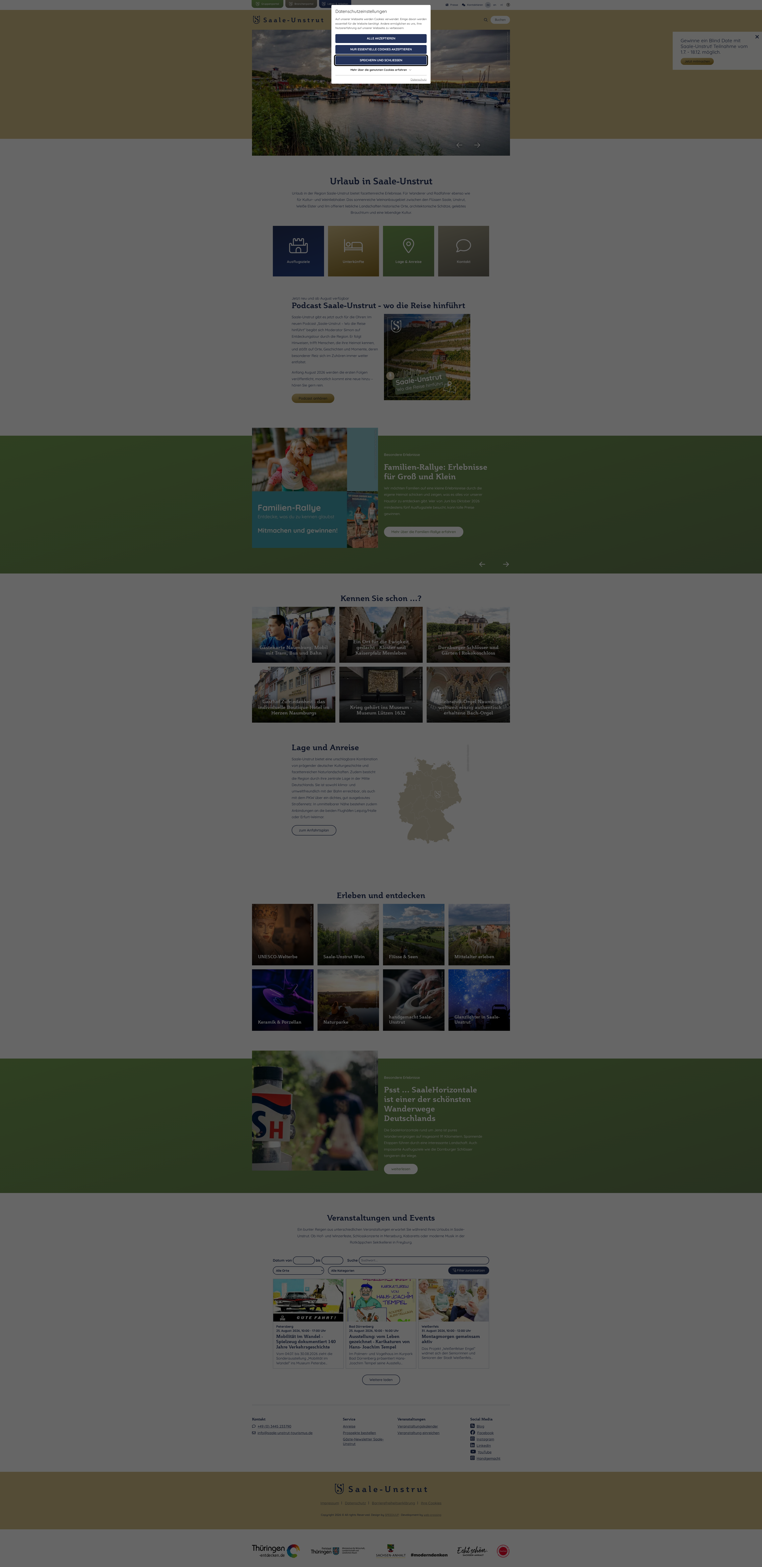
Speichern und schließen (381, 60)
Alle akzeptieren (381, 38)
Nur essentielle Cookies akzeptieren (381, 49)
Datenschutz (419, 79)
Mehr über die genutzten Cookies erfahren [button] (378, 70)
